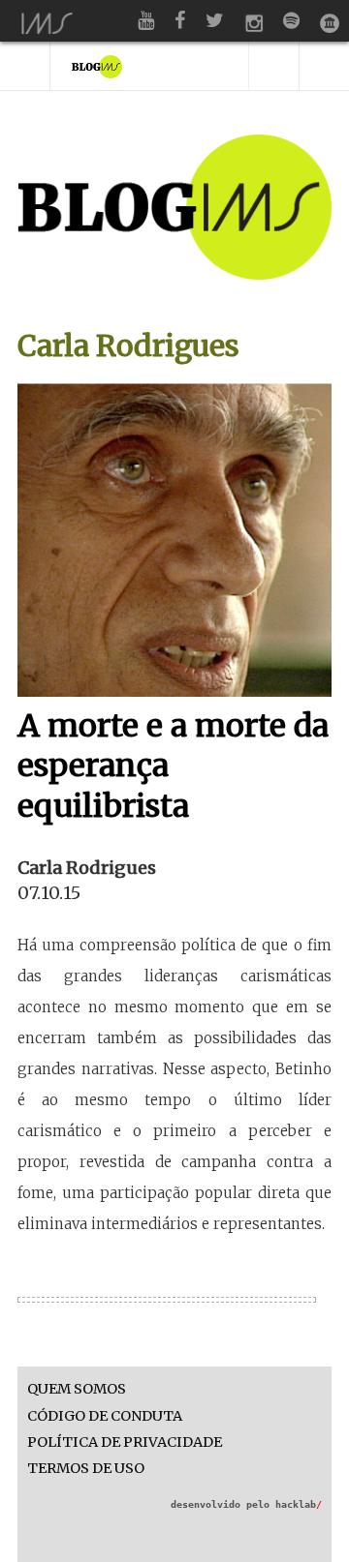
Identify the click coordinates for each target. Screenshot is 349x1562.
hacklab (298, 1504)
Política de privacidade (124, 1442)
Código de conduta (104, 1416)
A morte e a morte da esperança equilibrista (173, 766)
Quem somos (76, 1389)
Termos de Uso (85, 1468)
